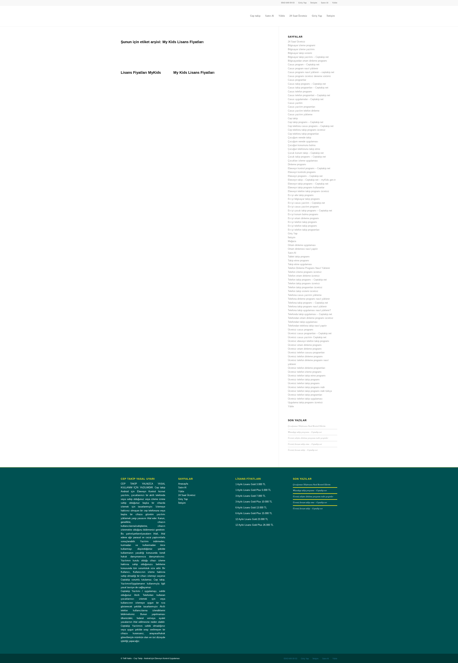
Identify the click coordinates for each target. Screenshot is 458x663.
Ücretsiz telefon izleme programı (304, 372)
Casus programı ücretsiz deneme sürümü (309, 76)
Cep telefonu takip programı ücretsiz (306, 130)
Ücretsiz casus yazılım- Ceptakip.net (307, 337)
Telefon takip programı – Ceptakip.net (307, 279)
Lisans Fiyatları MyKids (141, 72)
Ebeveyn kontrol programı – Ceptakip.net (309, 168)
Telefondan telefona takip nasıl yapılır (307, 325)
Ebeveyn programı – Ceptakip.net (305, 176)
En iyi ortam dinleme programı (303, 218)
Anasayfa (183, 483)
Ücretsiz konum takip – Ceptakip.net (303, 450)
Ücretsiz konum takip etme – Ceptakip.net (305, 444)
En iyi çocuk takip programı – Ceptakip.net (310, 210)
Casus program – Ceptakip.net (303, 64)
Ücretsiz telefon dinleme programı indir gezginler (308, 438)
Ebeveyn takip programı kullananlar (306, 187)
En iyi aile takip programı (301, 195)
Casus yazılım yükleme (300, 114)
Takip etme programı (298, 260)
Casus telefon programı (300, 91)
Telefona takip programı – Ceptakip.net (308, 302)
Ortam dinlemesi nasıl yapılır (303, 249)
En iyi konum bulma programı (303, 214)
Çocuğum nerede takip (299, 137)
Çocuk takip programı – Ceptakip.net (307, 156)
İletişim (313, 3)
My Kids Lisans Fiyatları (194, 72)
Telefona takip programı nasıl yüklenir (307, 306)
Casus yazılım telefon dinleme (303, 110)
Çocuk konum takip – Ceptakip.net (306, 153)
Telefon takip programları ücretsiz (305, 287)
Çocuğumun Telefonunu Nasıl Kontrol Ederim (306, 426)
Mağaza (292, 241)
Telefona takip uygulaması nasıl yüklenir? (309, 310)
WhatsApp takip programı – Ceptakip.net (305, 432)
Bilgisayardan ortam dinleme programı (307, 60)
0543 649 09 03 (287, 3)
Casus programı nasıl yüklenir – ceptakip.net (311, 72)
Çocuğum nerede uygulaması (303, 141)
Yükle (334, 3)
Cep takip (293, 118)
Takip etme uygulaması (300, 264)
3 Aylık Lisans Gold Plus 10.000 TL (253, 501)
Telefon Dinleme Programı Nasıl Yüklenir (309, 268)
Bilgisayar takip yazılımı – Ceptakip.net (308, 57)
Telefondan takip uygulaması (303, 322)
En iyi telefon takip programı (302, 222)
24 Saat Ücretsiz (296, 41)
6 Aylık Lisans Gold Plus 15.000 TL (253, 513)
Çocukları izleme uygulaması (303, 160)
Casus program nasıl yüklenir (303, 68)
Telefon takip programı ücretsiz (304, 283)
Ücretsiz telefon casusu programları (306, 352)
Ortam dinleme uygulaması (302, 245)
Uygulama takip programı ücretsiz (305, 402)
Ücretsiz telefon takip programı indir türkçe (310, 391)
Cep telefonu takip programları (303, 133)
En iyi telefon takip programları (304, 229)
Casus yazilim (295, 103)
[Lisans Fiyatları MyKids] (147, 68)
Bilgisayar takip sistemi (300, 53)
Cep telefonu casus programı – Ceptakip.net (310, 126)
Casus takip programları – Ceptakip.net (308, 87)
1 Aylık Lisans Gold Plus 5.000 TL (253, 490)
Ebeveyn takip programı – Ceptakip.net (308, 183)
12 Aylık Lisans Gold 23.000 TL (251, 519)
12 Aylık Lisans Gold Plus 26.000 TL (254, 525)
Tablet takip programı (299, 256)
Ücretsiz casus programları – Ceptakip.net (310, 333)
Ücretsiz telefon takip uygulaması (305, 398)
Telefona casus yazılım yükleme (304, 295)
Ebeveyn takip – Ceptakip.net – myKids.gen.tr (312, 179)
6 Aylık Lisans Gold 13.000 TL (251, 507)
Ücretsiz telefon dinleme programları (306, 368)
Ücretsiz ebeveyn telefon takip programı (308, 341)
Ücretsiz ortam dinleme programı (305, 345)
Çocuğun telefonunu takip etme (304, 149)
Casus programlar (297, 80)
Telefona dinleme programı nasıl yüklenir (309, 298)
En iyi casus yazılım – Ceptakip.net (306, 203)
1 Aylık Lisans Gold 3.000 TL (250, 484)
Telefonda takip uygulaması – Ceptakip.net (310, 314)
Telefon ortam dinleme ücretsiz (304, 275)
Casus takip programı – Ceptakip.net (307, 84)
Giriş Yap (302, 3)
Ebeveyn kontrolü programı (302, 172)
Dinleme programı (297, 164)
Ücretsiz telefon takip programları (305, 394)
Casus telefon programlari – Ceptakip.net (309, 95)
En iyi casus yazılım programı (303, 206)
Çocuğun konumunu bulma (301, 145)
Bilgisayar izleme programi (301, 45)
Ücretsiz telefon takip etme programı (307, 375)
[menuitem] (287, 3)
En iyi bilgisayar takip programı (304, 199)
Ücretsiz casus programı (300, 329)
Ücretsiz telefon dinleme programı (305, 356)
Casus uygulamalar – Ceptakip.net (305, 99)
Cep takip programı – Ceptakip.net (305, 122)
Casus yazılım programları (301, 106)
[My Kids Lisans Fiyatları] (199, 68)
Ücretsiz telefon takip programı (304, 379)
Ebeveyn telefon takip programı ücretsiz (308, 191)
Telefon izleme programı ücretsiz (305, 272)
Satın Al (324, 3)
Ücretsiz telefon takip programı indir (306, 387)
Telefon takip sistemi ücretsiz (303, 291)
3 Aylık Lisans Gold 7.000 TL (250, 496)
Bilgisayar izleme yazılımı (301, 49)
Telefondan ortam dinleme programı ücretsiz (310, 318)
